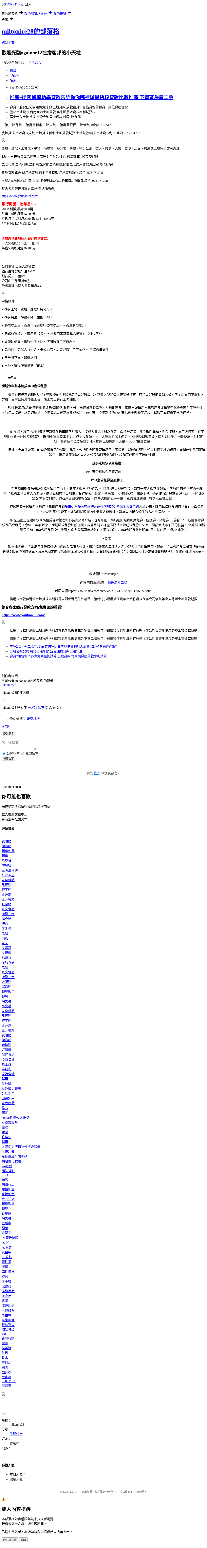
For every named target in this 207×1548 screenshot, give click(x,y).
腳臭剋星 (8, 851)
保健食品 (8, 1054)
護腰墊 (6, 1137)
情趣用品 (8, 1291)
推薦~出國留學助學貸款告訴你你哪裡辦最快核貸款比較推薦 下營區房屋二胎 (91, 97)
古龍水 (6, 1362)
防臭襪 (6, 865)
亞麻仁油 (8, 1059)
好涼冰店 (8, 875)
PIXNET (73, 1491)
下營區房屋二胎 (116, 582)
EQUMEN (9, 1381)
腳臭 (5, 856)
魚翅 (5, 967)
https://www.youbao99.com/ (20, 196)
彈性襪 (6, 1262)
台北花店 (8, 1199)
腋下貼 (6, 889)
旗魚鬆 (6, 919)
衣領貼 (6, 841)
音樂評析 (33, 719)
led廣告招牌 (10, 1237)
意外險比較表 (11, 1088)
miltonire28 (9, 684)
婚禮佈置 (8, 1189)
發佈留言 (8, 758)
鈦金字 (6, 1252)
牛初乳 (6, 1069)
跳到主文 (8, 42)
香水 (5, 1357)
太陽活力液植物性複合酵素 (21, 1147)
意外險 (6, 1083)
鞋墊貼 (6, 904)
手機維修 (8, 1310)
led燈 (5, 1242)
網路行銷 (8, 1330)
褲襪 (5, 1267)
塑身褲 (6, 1377)
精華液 (6, 1348)
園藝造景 (8, 1098)
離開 (23, 1540)
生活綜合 (34, 62)
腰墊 (5, 1132)
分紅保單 (8, 1093)
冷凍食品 (8, 962)
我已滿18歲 (10, 1540)
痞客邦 (32, 707)
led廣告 (7, 1247)
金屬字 (6, 1233)
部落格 (14, 75)
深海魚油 (8, 1074)
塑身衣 (6, 1372)
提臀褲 (6, 1385)
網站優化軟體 (11, 1161)
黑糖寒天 (8, 1151)
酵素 (5, 1079)
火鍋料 (6, 953)
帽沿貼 (6, 846)
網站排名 (8, 1171)
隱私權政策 (126, 1491)
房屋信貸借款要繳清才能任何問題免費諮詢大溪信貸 (102, 507)
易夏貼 (6, 885)
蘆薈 (5, 1343)
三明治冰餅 (10, 870)
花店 (5, 1179)
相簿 (13, 70)
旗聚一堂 (8, 914)
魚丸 (5, 943)
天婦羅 (6, 948)
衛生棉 (6, 1315)
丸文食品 (8, 909)
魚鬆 (5, 933)
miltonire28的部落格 (30, 31)
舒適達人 (8, 1325)
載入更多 (8, 733)
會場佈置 (8, 1194)
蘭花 (5, 1113)
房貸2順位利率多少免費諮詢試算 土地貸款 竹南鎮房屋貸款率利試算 (58, 656)
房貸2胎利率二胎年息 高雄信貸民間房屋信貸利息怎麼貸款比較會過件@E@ (63, 646)
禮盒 (5, 923)
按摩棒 (6, 1296)
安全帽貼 (8, 880)
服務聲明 (142, 1491)
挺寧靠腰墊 (10, 1122)
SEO (5, 1175)
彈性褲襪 (8, 1271)
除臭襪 (6, 860)
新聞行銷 (8, 1338)
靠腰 (5, 1127)
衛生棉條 (8, 1320)
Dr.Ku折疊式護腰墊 (15, 1117)
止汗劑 (6, 894)
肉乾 (5, 938)
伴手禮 (6, 928)
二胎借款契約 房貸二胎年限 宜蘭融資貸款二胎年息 (46, 651)
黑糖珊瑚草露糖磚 (14, 1156)
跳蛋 (5, 1300)
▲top (5, 726)
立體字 (6, 1223)
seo (4, 1333)
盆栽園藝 (8, 1103)
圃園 (5, 1367)
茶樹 (5, 1353)
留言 (41, 707)
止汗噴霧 (8, 899)
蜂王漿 (6, 1064)
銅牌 (5, 1228)
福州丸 (6, 957)
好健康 (6, 1050)
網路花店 (8, 1184)
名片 (13, 80)
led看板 (7, 1257)
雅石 (5, 1108)
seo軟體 (7, 1166)
